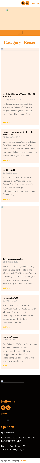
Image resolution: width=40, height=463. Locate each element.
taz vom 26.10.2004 (11, 298)
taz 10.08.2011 (9, 170)
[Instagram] (27, 3)
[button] (16, 3)
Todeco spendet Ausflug (13, 259)
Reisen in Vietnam (10, 337)
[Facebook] (23, 3)
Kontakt (35, 3)
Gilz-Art (23, 461)
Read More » (6, 122)
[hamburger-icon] (20, 32)
